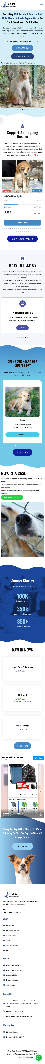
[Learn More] (22, 303)
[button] (41, 5)
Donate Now (22, 223)
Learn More (22, 328)
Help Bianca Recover (13, 196)
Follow (40, 758)
